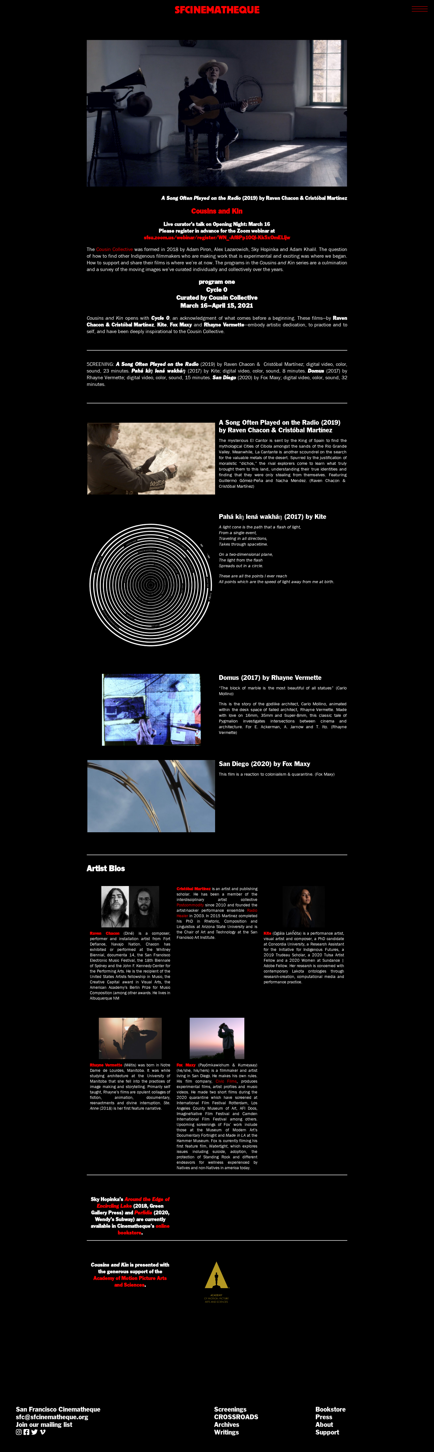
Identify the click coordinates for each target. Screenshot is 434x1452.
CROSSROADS (236, 1417)
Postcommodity (190, 905)
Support (327, 1432)
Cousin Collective (114, 249)
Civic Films (226, 1081)
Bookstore (330, 1409)
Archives (226, 1424)
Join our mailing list (44, 1424)
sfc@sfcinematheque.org (52, 1417)
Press (323, 1417)
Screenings (230, 1409)
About (324, 1424)
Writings (226, 1432)
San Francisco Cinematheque (58, 1409)
